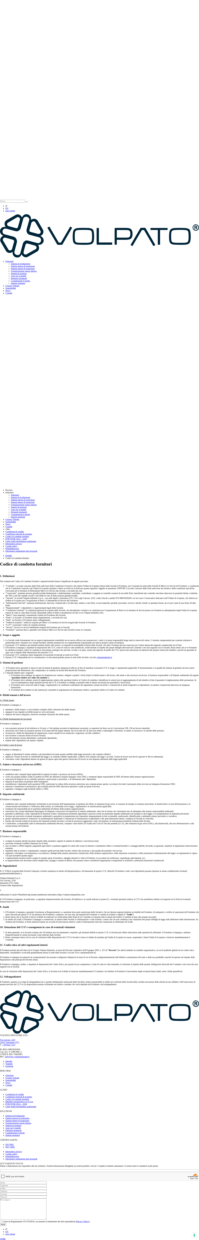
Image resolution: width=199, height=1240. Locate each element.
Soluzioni (9, 261)
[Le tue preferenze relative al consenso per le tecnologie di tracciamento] (194, 1235)
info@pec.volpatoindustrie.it (17, 1057)
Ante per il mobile (18, 276)
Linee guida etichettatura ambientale (20, 541)
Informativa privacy (13, 544)
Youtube (9, 1064)
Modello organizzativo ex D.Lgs (19, 1102)
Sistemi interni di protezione (23, 269)
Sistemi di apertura (19, 273)
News (7, 290)
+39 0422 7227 (8, 1045)
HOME (8, 556)
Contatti (8, 293)
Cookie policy (11, 546)
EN (6, 208)
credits (3, 1239)
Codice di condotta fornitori (17, 536)
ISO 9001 (9, 1144)
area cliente (10, 211)
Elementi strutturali (19, 278)
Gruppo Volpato (12, 286)
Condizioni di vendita (14, 531)
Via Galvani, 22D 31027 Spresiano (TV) (9, 1041)
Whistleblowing (12, 548)
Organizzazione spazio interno (24, 271)
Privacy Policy (82, 1221)
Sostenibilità (10, 288)
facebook (9, 1066)
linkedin (8, 1061)
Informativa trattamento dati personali (21, 551)
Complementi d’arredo (20, 281)
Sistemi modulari (18, 283)
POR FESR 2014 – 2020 (16, 539)
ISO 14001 (10, 1147)
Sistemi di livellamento (20, 264)
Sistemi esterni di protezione (23, 266)
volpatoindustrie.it (104, 657)
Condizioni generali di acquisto (18, 534)
